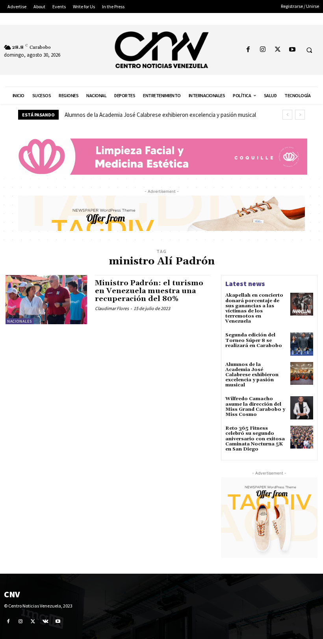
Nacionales (19, 321)
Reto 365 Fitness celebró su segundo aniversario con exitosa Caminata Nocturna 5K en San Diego (255, 438)
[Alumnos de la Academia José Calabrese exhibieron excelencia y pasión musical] (301, 373)
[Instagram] (263, 49)
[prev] (287, 115)
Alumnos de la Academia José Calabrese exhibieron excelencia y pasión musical (160, 114)
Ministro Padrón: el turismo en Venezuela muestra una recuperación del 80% (149, 291)
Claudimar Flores (112, 308)
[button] (309, 50)
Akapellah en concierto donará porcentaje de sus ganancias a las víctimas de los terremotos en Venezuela (254, 308)
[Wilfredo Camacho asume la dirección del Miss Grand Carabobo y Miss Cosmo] (301, 407)
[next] (300, 115)
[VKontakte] (45, 621)
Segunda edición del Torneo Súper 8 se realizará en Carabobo (253, 340)
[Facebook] (248, 49)
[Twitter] (277, 49)
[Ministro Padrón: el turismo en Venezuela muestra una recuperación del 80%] (46, 299)
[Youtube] (292, 49)
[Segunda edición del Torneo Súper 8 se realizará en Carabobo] (301, 343)
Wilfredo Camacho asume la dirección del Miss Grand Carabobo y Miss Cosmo (255, 406)
